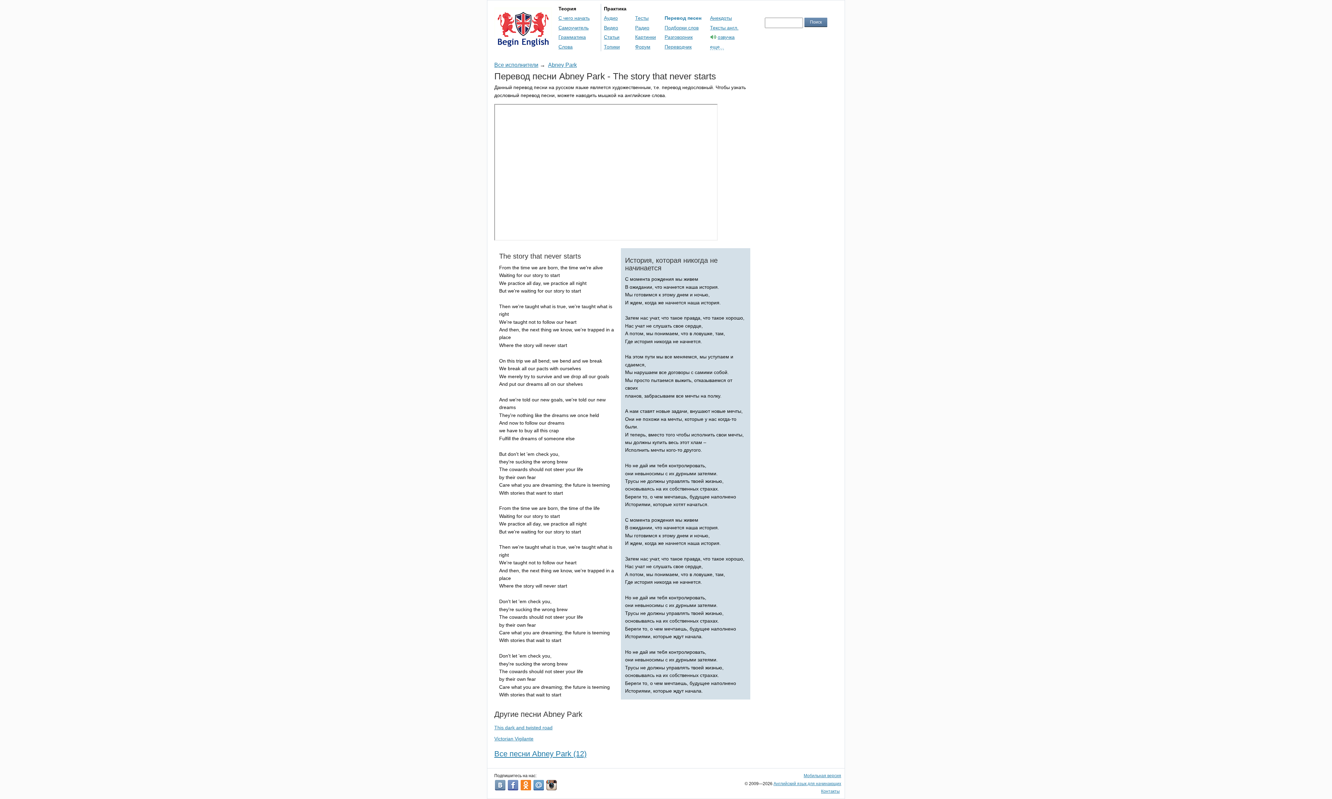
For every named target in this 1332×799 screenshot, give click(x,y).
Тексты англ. (724, 28)
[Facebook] (513, 785)
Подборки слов (682, 28)
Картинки (645, 37)
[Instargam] (551, 785)
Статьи (612, 37)
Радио (642, 28)
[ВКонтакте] (500, 785)
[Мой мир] (538, 785)
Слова (565, 47)
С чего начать (574, 18)
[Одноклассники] (526, 785)
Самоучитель (573, 28)
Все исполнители (516, 65)
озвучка (726, 37)
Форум (642, 47)
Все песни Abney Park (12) (540, 753)
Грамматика (572, 37)
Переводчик (678, 47)
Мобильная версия (822, 775)
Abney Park (562, 65)
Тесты (642, 18)
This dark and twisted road (523, 727)
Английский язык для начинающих (807, 783)
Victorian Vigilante (513, 738)
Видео (611, 28)
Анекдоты (721, 18)
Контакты (830, 791)
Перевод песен (683, 18)
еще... (717, 47)
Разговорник (679, 37)
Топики (612, 47)
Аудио (611, 18)
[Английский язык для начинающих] (523, 43)
